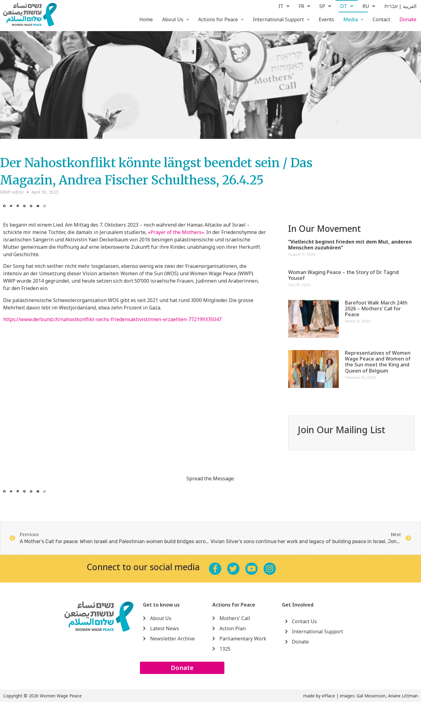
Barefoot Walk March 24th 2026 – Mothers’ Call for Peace (376, 308)
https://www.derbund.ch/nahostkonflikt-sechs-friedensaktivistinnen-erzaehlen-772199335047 (112, 319)
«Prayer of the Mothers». (176, 232)
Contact (381, 19)
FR (301, 6)
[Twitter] (233, 569)
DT (343, 6)
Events (326, 19)
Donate (407, 19)
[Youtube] (251, 569)
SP (322, 6)
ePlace (328, 696)
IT (281, 6)
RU (365, 6)
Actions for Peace (218, 19)
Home (146, 19)
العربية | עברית (400, 6)
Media (350, 19)
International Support (278, 19)
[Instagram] (270, 569)
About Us (172, 19)
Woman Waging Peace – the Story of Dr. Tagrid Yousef (343, 275)
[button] (4, 206)
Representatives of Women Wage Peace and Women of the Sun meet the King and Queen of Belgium (378, 361)
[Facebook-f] (215, 569)
